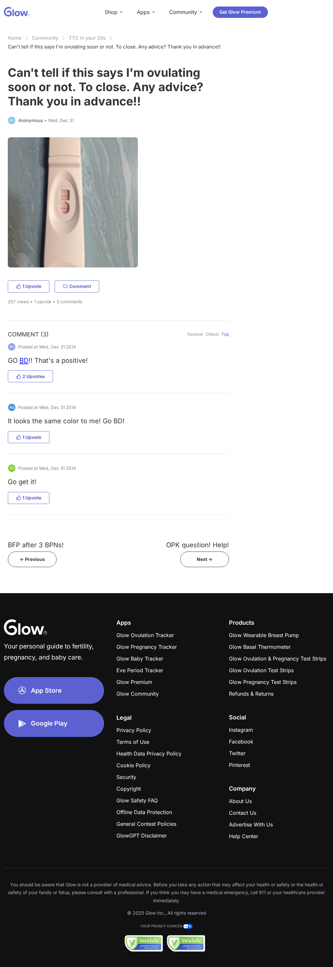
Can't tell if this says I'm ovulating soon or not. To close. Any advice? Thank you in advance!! (114, 47)
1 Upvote (31, 286)
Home (14, 38)
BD (24, 360)
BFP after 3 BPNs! (36, 545)
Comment (80, 286)
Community (45, 38)
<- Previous (32, 559)
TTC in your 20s (87, 38)
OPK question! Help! (197, 545)
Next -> (204, 559)
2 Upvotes (33, 376)
